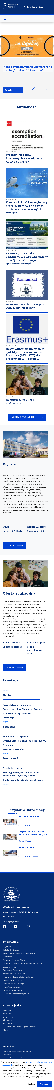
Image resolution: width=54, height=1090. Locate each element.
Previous (35, 89)
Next (44, 89)
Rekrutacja (10, 680)
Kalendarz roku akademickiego (17, 1051)
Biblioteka (7, 956)
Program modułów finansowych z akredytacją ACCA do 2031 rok (24, 158)
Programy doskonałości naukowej (18, 977)
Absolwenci (8, 1020)
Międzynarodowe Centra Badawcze (19, 953)
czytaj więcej (24, 825)
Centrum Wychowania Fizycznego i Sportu (22, 963)
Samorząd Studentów (13, 970)
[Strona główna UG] (10, 5)
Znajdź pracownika (11, 987)
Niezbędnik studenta (28, 816)
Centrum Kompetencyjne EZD (16, 993)
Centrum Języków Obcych (15, 960)
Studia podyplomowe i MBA (35, 650)
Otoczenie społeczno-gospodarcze (19, 1026)
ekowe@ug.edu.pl (11, 921)
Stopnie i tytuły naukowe (17, 713)
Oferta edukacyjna (19, 593)
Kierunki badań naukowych (17, 704)
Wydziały (7, 946)
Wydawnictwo (9, 967)
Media (6, 1030)
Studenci (9, 726)
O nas (6, 526)
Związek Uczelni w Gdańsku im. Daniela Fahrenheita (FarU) (33, 833)
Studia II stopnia (36, 642)
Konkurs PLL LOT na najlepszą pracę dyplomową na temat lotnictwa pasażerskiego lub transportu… (26, 207)
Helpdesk (7, 1054)
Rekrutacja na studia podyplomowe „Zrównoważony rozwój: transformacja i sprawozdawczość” (27, 258)
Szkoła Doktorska (12, 646)
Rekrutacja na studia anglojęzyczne (20, 401)
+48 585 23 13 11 (14, 916)
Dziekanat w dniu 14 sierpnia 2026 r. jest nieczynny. (25, 306)
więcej (10, 545)
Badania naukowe (26, 847)
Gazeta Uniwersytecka (13, 1058)
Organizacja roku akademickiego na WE (24, 740)
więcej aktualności (23, 417)
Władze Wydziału (36, 526)
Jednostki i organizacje (13, 983)
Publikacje (8, 717)
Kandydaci (7, 1010)
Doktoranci (10, 758)
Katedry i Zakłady (12, 531)
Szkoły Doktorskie (11, 950)
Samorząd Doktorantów (14, 973)
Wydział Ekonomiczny (34, 7)
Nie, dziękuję (29, 1084)
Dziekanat (8, 745)
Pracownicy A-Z (36, 531)
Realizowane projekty (12, 980)
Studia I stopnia (11, 642)
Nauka (7, 695)
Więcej (8, 90)
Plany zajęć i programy (15, 736)
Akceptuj (44, 1084)
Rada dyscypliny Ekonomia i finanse (22, 709)
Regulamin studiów (13, 749)
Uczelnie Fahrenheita (12, 990)
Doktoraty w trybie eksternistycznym (24, 780)
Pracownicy (8, 1023)
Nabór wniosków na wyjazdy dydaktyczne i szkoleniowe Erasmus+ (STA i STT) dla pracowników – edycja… (25, 353)
